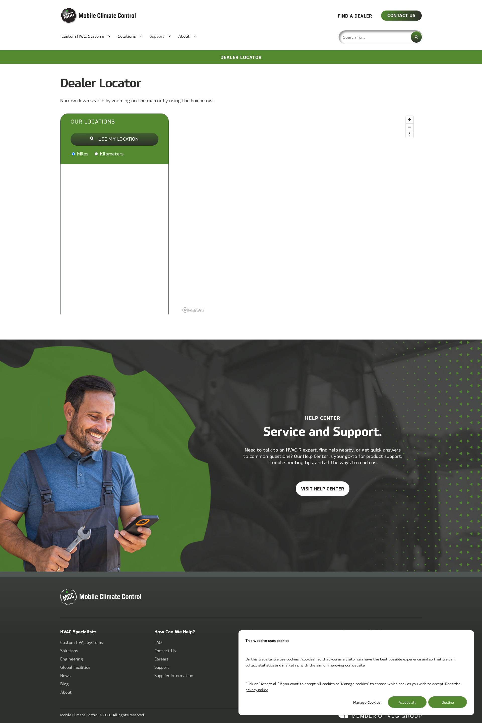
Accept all (407, 702)
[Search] (416, 37)
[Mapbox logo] (193, 310)
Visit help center (322, 488)
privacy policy (257, 689)
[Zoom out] (409, 127)
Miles (82, 153)
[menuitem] (83, 36)
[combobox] (380, 37)
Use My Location (118, 139)
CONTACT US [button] (401, 15)
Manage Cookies (366, 702)
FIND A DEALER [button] (355, 15)
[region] (298, 214)
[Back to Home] (90, 16)
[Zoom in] (409, 119)
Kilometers (111, 153)
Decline (448, 702)
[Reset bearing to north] (409, 134)
